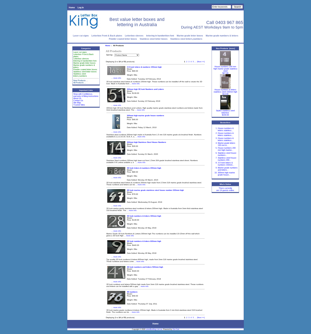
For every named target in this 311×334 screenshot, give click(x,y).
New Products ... (80, 80)
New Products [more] (225, 48)
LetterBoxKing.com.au (154, 329)
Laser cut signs (81, 35)
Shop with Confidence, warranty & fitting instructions (85, 95)
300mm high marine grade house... (226, 174)
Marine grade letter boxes (190, 35)
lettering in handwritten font (160, 35)
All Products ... (79, 83)
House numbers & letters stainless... (226, 129)
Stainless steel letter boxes (154, 39)
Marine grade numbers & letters (222, 35)
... (195, 62)
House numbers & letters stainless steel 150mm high (225, 91)
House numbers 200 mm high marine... (227, 149)
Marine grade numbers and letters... (228, 169)
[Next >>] (201, 62)
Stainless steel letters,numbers (186, 39)
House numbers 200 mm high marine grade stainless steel (225, 68)
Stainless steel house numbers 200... (227, 159)
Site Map (77, 103)
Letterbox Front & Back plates (106, 35)
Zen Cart (176, 329)
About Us (77, 98)
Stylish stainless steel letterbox (225, 111)
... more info (116, 78)
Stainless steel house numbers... (227, 154)
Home (72, 7)
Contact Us (78, 100)
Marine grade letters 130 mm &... (226, 144)
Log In (81, 7)
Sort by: (110, 55)
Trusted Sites (79, 105)
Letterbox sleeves (134, 35)
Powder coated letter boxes (123, 39)
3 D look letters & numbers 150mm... (226, 164)
